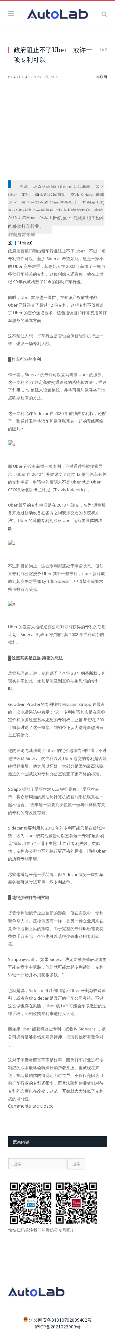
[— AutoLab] (57, 13)
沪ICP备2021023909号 (57, 1327)
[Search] (104, 14)
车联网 (101, 76)
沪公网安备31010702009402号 (60, 1320)
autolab (21, 76)
